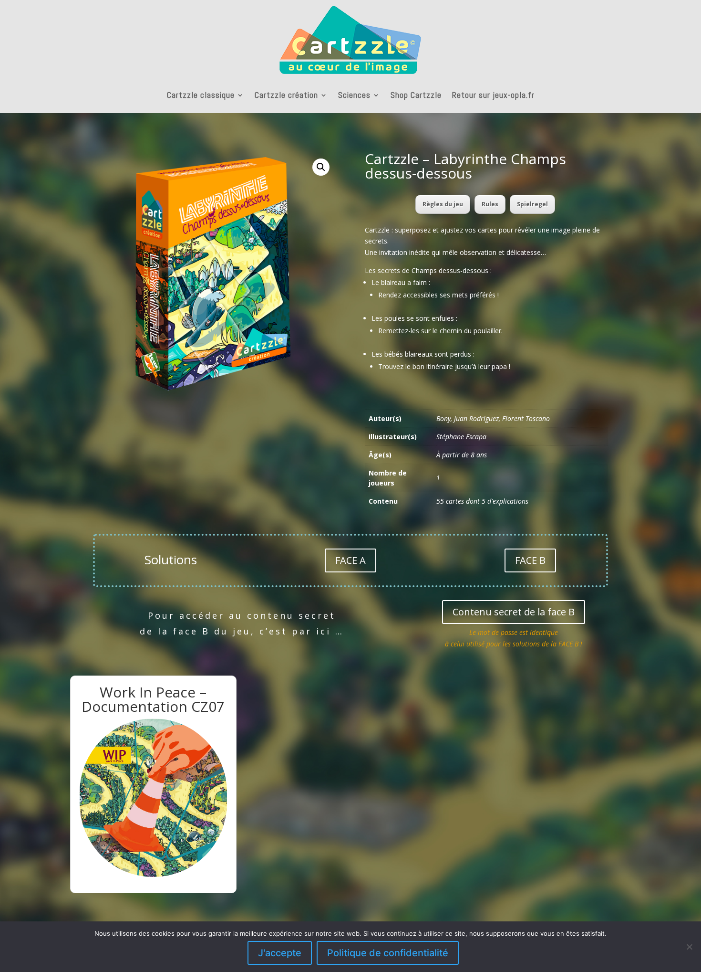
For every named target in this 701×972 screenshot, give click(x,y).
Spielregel (532, 204)
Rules (490, 204)
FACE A (350, 560)
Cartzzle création (286, 94)
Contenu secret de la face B (514, 611)
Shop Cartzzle (416, 94)
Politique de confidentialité (387, 953)
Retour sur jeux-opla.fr (493, 94)
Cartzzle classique (201, 94)
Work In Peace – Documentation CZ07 (153, 699)
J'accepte (279, 953)
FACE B (530, 560)
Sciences (354, 94)
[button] (321, 167)
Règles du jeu (443, 204)
